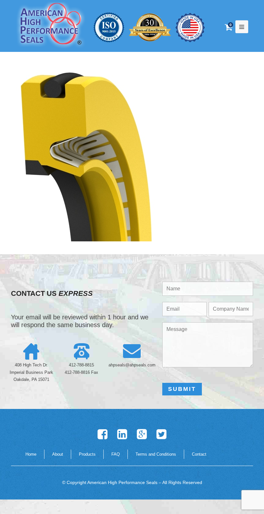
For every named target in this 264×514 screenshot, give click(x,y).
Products (87, 454)
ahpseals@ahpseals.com (132, 365)
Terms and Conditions (156, 454)
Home (30, 454)
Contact (199, 454)
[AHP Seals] (51, 24)
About (57, 454)
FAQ (115, 454)
